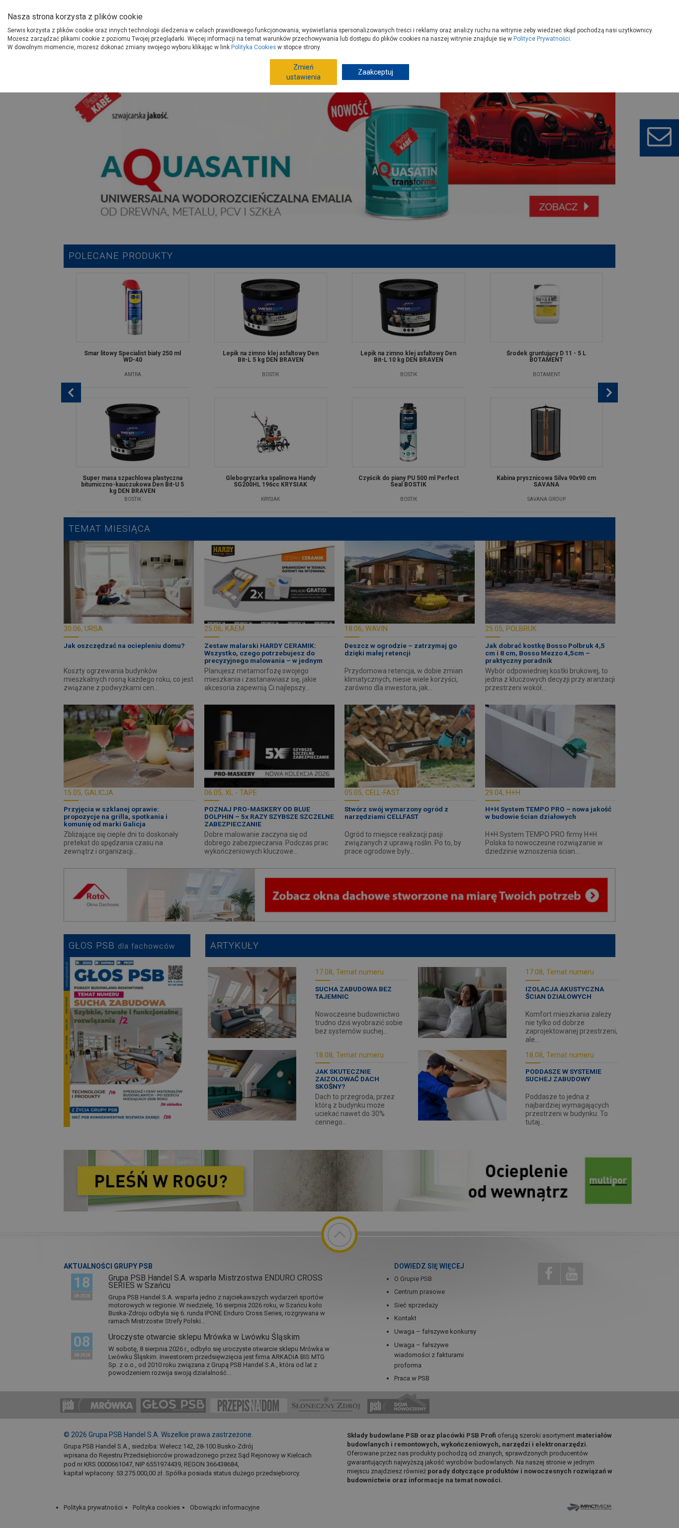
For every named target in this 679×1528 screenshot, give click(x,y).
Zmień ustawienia (303, 72)
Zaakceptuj (375, 72)
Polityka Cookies (253, 47)
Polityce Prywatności (541, 38)
